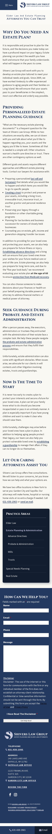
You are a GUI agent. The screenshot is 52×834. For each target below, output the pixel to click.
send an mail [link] (26, 501)
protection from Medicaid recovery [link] (31, 276)
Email (7, 617)
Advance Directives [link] (17, 536)
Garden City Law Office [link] (22, 780)
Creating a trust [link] (13, 192)
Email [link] (44, 829)
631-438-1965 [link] (10, 501)
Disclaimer (8, 678)
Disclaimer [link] (12, 807)
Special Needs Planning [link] (18, 568)
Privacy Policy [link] (30, 807)
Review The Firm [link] (17, 787)
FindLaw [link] (40, 810)
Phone (6, 629)
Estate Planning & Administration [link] (24, 530)
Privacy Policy (21, 706)
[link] (34, 5)
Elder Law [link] (11, 522)
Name (6, 605)
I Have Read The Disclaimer (22, 713)
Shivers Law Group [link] (19, 804)
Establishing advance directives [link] (19, 251)
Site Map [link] (20, 807)
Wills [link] (10, 551)
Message (8, 642)
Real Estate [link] (11, 575)
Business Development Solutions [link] (21, 810)
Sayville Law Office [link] (20, 765)
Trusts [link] (11, 559)
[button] (8, 5)
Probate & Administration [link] (21, 543)
